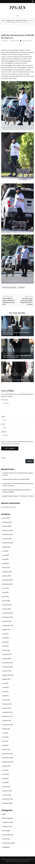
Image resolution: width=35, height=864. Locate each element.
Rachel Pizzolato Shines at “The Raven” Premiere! (18, 496)
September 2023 (7, 625)
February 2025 (7, 572)
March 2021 (6, 749)
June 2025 (5, 555)
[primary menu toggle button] (17, 16)
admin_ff (5, 41)
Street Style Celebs (8, 32)
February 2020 (7, 791)
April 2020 (5, 782)
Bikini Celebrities (7, 818)
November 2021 (7, 716)
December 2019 (7, 799)
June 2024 (5, 588)
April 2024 (5, 596)
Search (3, 458)
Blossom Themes (11, 861)
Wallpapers (6, 847)
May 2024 (5, 592)
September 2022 (7, 675)
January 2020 (6, 795)
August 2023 (6, 630)
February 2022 (7, 704)
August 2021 (6, 729)
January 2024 (6, 609)
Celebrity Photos (7, 822)
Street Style (21, 287)
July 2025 (5, 551)
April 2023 (5, 646)
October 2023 (6, 621)
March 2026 (6, 518)
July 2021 (5, 733)
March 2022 (6, 700)
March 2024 (6, 601)
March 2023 (6, 650)
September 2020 (7, 762)
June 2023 (5, 638)
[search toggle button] (32, 1)
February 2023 (7, 654)
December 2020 (7, 754)
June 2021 (5, 737)
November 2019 (7, 803)
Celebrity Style (7, 826)
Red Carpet (6, 831)
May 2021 (5, 741)
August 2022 (6, 679)
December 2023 (7, 613)
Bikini (4, 814)
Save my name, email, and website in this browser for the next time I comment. (17, 443)
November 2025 (7, 534)
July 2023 (5, 634)
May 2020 (5, 778)
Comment (4, 400)
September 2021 (7, 725)
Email (3, 424)
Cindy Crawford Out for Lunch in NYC (13, 380)
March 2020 (6, 787)
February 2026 (7, 522)
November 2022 (7, 667)
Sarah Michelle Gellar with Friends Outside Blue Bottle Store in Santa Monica (16, 356)
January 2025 (6, 576)
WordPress (26, 861)
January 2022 (6, 708)
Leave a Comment (27, 41)
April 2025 (5, 563)
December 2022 (7, 663)
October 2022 (6, 671)
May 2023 (5, 642)
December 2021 (7, 712)
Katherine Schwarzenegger (9, 287)
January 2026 (6, 526)
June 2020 (5, 774)
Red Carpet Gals (7, 835)
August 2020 (6, 766)
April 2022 (5, 696)
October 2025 (6, 539)
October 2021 (6, 720)
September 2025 (7, 543)
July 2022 (5, 683)
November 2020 (7, 758)
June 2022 (5, 687)
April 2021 (5, 745)
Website (4, 432)
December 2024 (7, 580)
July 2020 (5, 770)
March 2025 (6, 568)
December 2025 (7, 530)
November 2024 (7, 584)
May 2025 (5, 559)
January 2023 (6, 659)
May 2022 (5, 692)
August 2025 (6, 547)
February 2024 (7, 605)
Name (3, 416)
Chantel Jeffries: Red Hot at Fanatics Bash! (16, 479)
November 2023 (7, 617)
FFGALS (17, 7)
